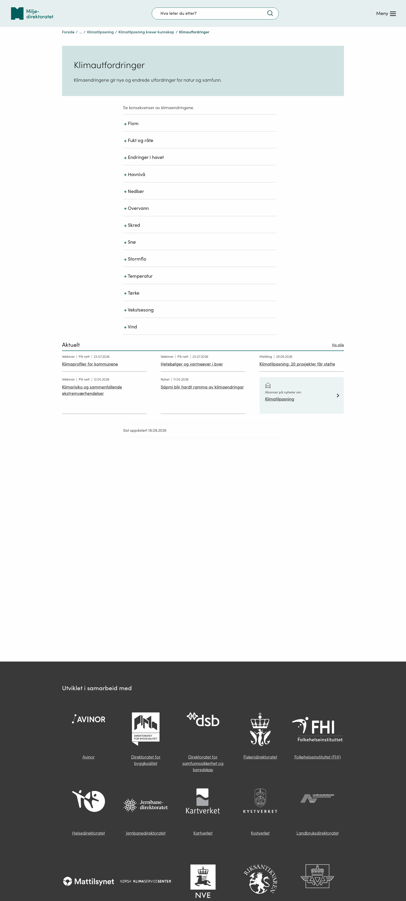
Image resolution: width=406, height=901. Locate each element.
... (80, 32)
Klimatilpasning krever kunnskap (146, 32)
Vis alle (338, 345)
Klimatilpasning (100, 32)
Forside (68, 32)
